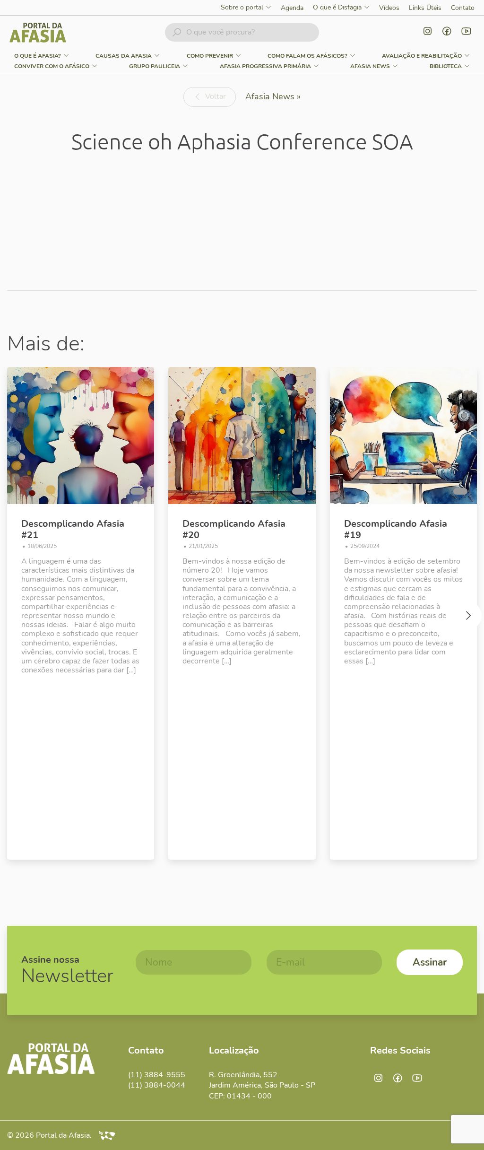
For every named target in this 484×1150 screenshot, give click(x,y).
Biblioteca (446, 66)
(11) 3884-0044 (156, 1085)
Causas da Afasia (123, 55)
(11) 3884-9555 (156, 1075)
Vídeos (389, 7)
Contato (463, 7)
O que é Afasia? (37, 55)
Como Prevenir (210, 55)
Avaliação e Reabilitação (422, 55)
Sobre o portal (242, 8)
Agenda (292, 7)
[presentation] (16, 618)
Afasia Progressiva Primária (265, 66)
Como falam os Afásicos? (307, 55)
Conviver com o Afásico (51, 66)
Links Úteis (425, 7)
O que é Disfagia (337, 8)
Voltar (215, 96)
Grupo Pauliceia (154, 66)
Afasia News (370, 66)
